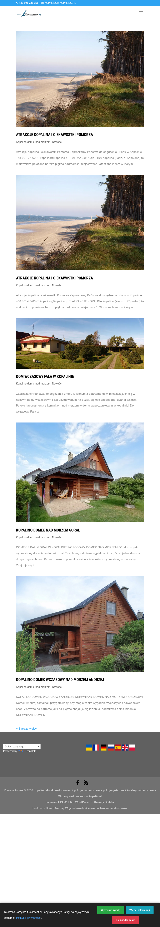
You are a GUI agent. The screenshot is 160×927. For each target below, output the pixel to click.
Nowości (57, 142)
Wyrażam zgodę (110, 910)
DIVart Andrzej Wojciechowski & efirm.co (72, 808)
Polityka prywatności (28, 917)
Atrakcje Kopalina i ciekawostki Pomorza (54, 134)
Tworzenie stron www (113, 808)
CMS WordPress (78, 802)
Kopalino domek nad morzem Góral (48, 530)
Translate (30, 751)
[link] (89, 750)
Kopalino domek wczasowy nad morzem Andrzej (60, 679)
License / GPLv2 (56, 802)
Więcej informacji (139, 910)
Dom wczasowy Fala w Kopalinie (45, 376)
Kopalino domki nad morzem (33, 142)
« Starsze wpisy (26, 728)
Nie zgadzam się (125, 920)
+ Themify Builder (102, 802)
